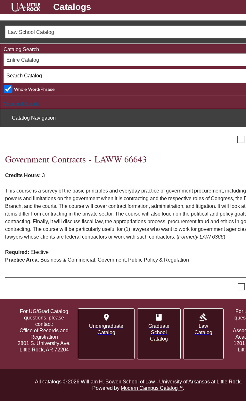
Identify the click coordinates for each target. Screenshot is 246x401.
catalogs (52, 381)
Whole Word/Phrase (34, 89)
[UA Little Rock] (25, 8)
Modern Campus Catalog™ (152, 388)
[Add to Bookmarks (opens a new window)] (240, 139)
